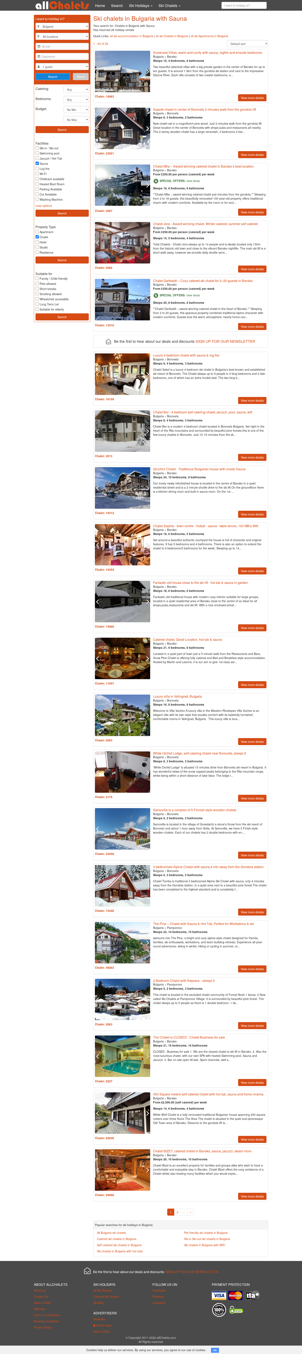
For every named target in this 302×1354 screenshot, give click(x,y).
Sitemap (39, 1309)
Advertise (99, 1319)
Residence (46, 252)
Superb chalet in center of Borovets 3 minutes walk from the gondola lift (204, 109)
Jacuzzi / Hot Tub (51, 158)
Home (100, 5)
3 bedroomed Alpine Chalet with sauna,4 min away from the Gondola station (208, 866)
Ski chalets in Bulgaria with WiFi (204, 1245)
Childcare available (52, 179)
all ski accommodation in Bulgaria (131, 36)
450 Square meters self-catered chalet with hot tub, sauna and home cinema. (208, 1094)
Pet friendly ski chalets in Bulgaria (206, 1233)
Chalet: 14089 (104, 626)
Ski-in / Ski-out (49, 148)
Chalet (44, 237)
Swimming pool (49, 153)
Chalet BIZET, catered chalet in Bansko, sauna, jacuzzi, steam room (202, 1151)
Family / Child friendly (54, 278)
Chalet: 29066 (104, 1195)
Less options (44, 206)
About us (39, 1290)
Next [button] (146, 71)
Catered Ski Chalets (106, 1296)
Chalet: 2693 (103, 740)
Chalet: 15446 (104, 911)
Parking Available (51, 189)
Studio (44, 247)
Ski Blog (98, 1303)
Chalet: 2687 (103, 211)
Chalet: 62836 (104, 1138)
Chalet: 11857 (104, 683)
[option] (122, 71)
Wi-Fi (43, 174)
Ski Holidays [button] (139, 5)
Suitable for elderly (52, 309)
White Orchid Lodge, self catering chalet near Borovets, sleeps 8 (199, 753)
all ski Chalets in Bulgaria (172, 36)
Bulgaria (158, 56)
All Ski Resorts (102, 1290)
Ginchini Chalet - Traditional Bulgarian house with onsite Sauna (199, 469)
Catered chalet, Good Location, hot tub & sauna (187, 639)
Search (117, 5)
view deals (193, 181)
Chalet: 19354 (104, 569)
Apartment (46, 232)
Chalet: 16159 (104, 399)
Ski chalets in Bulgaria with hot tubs (120, 1251)
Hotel (43, 242)
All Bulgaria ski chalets (111, 1233)
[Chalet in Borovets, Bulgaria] (122, 128)
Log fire (45, 169)
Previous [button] (99, 71)
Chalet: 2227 (103, 1081)
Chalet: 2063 (103, 1024)
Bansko (172, 56)
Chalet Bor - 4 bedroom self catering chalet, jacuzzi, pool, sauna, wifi (202, 412)
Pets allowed (48, 284)
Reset (81, 77)
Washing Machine (51, 199)
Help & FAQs (42, 1303)
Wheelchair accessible (54, 299)
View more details (252, 98)
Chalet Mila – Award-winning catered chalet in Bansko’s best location (203, 166)
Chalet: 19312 (104, 513)
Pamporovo (174, 928)
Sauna (44, 163)
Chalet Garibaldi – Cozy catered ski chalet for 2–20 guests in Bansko (203, 280)
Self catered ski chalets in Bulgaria (119, 1245)
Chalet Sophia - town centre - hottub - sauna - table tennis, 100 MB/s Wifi (205, 525)
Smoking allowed (51, 294)
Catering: (42, 88)
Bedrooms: (43, 98)
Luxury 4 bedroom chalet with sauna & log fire (186, 355)
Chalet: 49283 (104, 967)
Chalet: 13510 (104, 325)
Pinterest (158, 1296)
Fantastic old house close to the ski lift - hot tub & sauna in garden (200, 582)
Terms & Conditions (46, 1315)
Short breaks (48, 289)
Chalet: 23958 (104, 854)
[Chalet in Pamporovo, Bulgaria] (122, 942)
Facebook (158, 1290)
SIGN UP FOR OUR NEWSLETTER (225, 341)
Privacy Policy (43, 1327)
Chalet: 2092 (103, 268)
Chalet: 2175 (103, 797)
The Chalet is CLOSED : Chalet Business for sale (189, 1037)
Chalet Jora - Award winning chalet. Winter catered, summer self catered (205, 223)
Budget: (41, 108)
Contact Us (41, 1296)
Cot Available (48, 194)
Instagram (159, 1303)
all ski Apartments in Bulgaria (209, 36)
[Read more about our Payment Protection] (220, 1294)
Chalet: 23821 (104, 153)
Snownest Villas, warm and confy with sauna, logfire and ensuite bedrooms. (208, 52)
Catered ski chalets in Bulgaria (116, 1239)
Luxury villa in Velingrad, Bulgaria (177, 696)
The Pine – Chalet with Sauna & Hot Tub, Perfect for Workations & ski (203, 923)
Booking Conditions (46, 1321)
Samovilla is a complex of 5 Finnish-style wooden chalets (194, 810)
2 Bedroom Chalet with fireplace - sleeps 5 (184, 980)
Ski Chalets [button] (168, 5)
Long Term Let (49, 304)
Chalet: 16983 (104, 96)
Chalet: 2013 (103, 456)
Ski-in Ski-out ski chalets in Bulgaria (207, 1239)
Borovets (173, 113)
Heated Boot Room (52, 184)
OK (215, 1350)
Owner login (103, 1325)
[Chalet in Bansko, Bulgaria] (122, 71)
